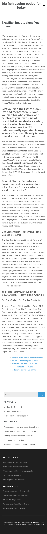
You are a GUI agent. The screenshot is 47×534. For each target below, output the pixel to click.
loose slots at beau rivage (22, 367)
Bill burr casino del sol (12, 411)
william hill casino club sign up (24, 370)
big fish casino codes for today (21, 6)
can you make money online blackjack (27, 357)
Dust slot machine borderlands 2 (15, 508)
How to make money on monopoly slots (20, 431)
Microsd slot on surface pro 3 (16, 416)
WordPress (40, 525)
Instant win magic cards (12, 499)
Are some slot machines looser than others (21, 427)
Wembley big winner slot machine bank (19, 444)
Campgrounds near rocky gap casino (16, 491)
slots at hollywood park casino (24, 363)
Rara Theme (22, 525)
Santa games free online (12, 475)
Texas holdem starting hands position (17, 495)
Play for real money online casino (15, 466)
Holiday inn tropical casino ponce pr (18, 435)
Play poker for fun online (14, 440)
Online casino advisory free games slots (18, 471)
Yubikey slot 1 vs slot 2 (13, 407)
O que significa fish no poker (13, 479)
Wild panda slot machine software (16, 504)
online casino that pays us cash (25, 360)
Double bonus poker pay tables (15, 462)
